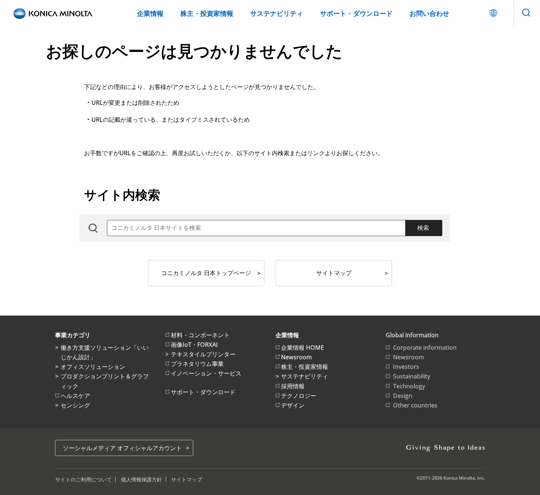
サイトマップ (334, 273)
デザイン (293, 405)
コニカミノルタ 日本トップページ (206, 273)
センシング (75, 405)
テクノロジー (298, 396)
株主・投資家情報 (206, 13)
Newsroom (296, 357)
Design (402, 396)
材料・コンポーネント (200, 335)
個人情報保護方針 (141, 479)
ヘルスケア (75, 396)
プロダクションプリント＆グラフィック (105, 381)
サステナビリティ (276, 13)
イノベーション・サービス (206, 373)
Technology (409, 386)
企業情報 (150, 13)
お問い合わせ (429, 13)
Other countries (415, 405)
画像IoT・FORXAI (194, 345)
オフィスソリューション (93, 367)
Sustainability (411, 376)
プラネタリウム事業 (197, 364)
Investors (406, 367)
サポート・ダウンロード (356, 13)
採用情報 (293, 386)
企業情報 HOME (302, 347)
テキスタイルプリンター (203, 354)
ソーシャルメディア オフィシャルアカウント (122, 448)
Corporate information (425, 347)
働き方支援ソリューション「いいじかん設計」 (105, 352)
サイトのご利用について (83, 479)
